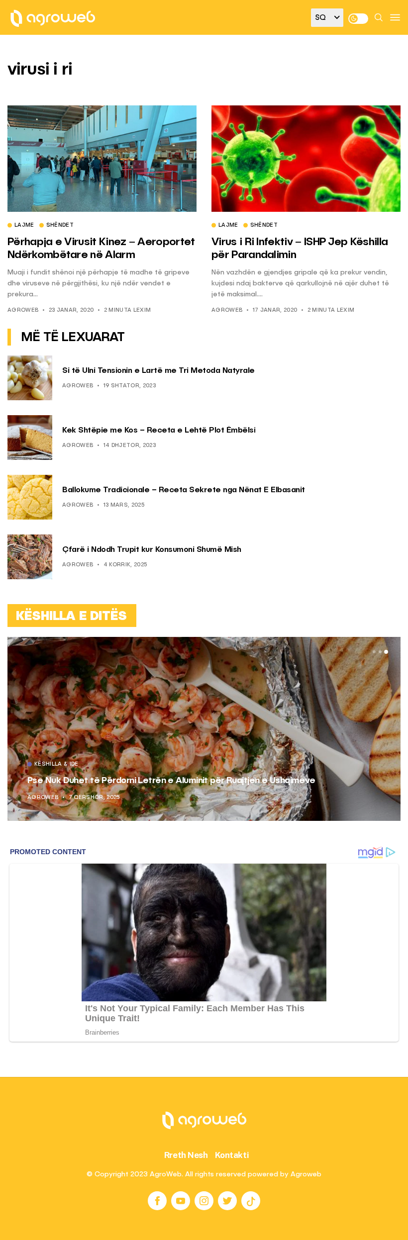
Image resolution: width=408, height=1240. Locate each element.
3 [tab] (386, 651)
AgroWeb (22, 310)
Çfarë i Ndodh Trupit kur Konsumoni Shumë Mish (151, 550)
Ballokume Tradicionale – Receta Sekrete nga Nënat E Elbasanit (183, 490)
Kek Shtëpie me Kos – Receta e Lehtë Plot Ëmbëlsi (158, 431)
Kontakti (232, 1155)
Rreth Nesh (186, 1155)
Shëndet (60, 225)
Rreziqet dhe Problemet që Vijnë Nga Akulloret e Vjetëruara (165, 780)
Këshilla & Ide (72, 764)
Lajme (24, 225)
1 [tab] (374, 652)
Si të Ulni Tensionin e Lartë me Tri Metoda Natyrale (158, 371)
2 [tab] (380, 651)
